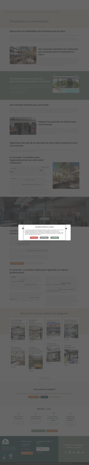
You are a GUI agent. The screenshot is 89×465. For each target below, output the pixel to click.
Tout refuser (34, 237)
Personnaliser (44, 237)
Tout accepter (55, 237)
